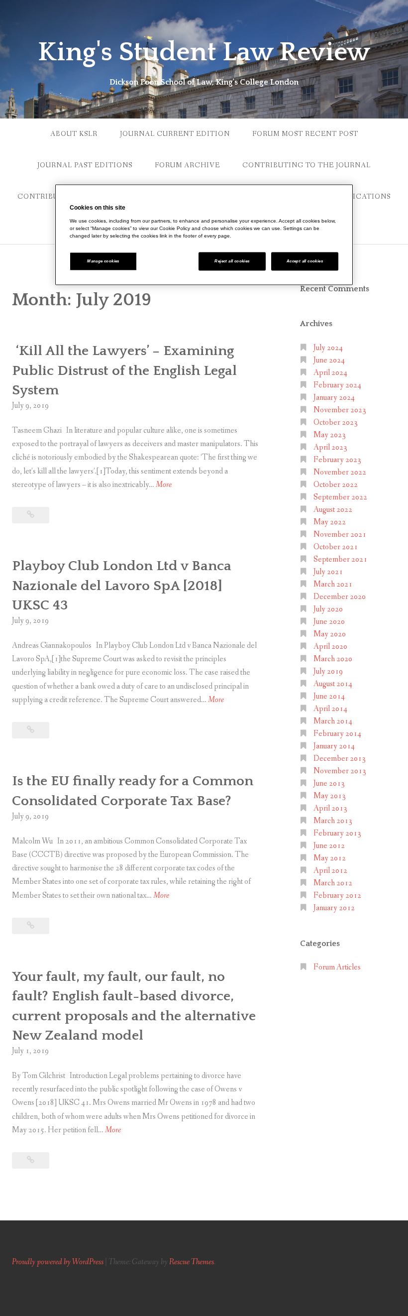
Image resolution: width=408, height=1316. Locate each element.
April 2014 (330, 709)
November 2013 (339, 771)
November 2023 (339, 410)
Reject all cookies (231, 261)
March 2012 (332, 883)
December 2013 (339, 758)
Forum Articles (337, 967)
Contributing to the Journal (306, 165)
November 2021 (339, 534)
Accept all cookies (305, 261)
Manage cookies (103, 261)
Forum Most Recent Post (305, 133)
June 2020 (329, 621)
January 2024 (334, 397)
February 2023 (337, 460)
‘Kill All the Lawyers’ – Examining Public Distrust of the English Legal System (124, 370)
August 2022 (332, 509)
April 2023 (330, 447)
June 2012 (329, 845)
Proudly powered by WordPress (57, 1262)
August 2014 (332, 684)
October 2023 (335, 422)
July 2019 (328, 671)
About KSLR (74, 133)
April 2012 (330, 870)
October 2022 (335, 484)
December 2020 (339, 597)
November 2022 (339, 472)
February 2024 (337, 385)
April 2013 (330, 808)
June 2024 (329, 360)
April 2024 (330, 372)
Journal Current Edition (175, 133)
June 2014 (329, 696)
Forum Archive (187, 165)
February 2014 (337, 733)
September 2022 (340, 497)
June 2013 (329, 783)
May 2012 (329, 858)
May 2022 (329, 522)
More (164, 485)
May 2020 (329, 634)
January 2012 (334, 908)
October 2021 (335, 547)
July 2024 (328, 348)
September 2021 (340, 559)
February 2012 (337, 895)
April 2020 (330, 646)
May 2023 (329, 435)
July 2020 (328, 609)
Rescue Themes (191, 1262)
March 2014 (332, 721)
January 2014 (334, 746)
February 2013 (337, 833)
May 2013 (329, 796)
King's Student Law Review (204, 52)
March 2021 (332, 584)
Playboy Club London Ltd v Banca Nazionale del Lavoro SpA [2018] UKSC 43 (121, 585)
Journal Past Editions (84, 165)
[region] (204, 235)
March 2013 (332, 821)
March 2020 (332, 659)
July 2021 (328, 572)
